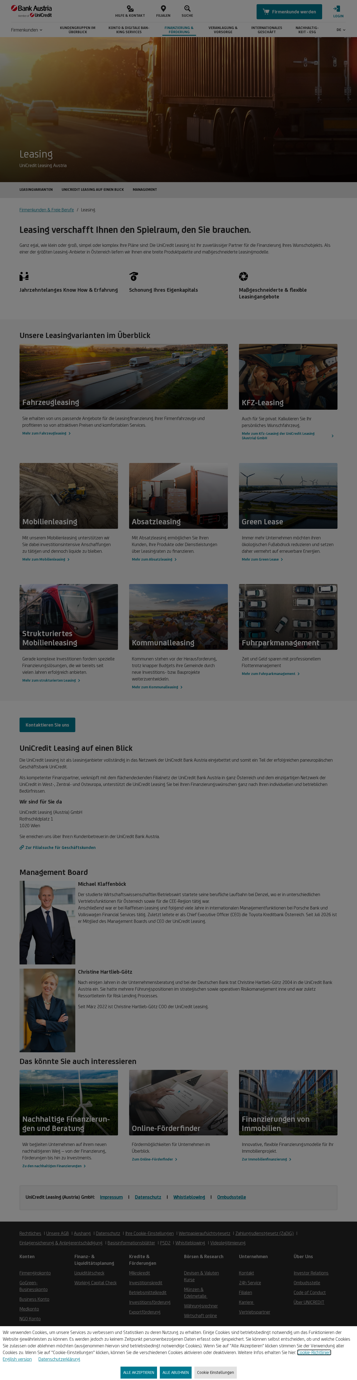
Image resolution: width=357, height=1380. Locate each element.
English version (17, 1359)
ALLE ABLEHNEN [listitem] (176, 1372)
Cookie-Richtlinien (314, 1352)
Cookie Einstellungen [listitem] (215, 1372)
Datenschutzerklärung (59, 1359)
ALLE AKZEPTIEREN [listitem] (138, 1372)
